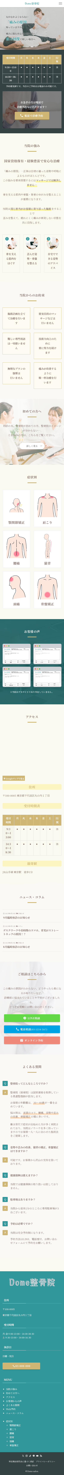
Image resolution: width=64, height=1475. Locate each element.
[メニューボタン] (60, 3)
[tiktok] (30, 1456)
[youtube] (37, 1456)
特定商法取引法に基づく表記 (21, 1461)
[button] (29, 46)
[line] (33, 1456)
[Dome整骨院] (32, 3)
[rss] (41, 1456)
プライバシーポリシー (45, 1461)
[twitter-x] (23, 1456)
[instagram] (26, 1456)
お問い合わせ (32, 1465)
